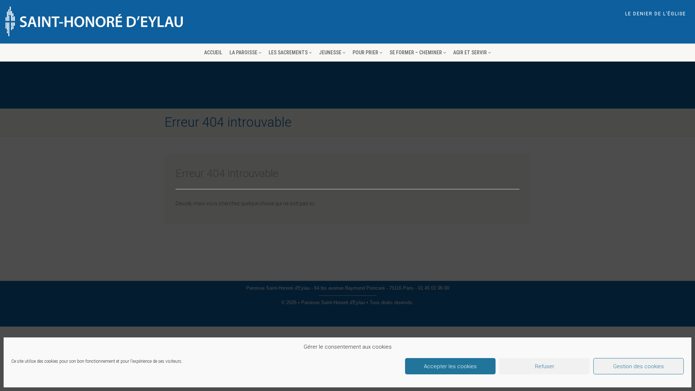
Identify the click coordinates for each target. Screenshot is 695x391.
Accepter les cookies (450, 366)
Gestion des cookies (638, 366)
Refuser (544, 366)
